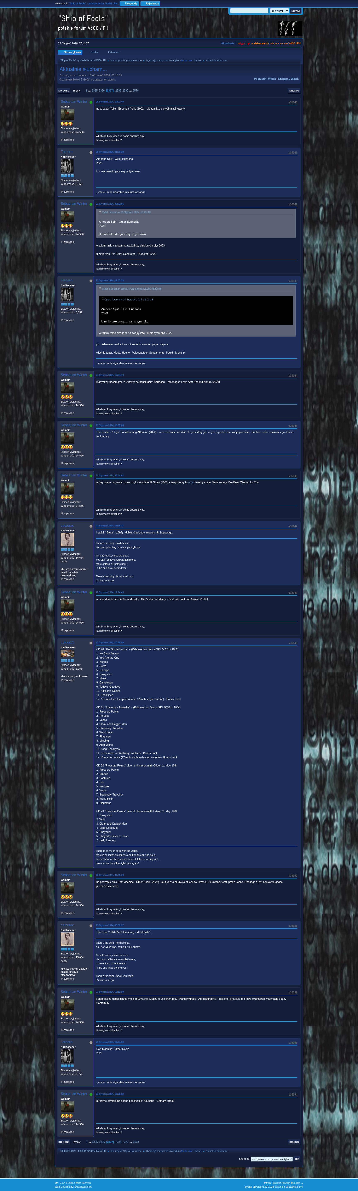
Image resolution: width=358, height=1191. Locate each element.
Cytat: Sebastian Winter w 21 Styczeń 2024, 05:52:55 (131, 288)
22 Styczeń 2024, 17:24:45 (110, 592)
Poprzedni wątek (265, 78)
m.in (191, 482)
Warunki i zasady (281, 1182)
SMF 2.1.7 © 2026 (64, 1182)
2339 (125, 90)
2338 (118, 90)
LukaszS (67, 642)
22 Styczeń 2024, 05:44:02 (110, 475)
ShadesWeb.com (83, 1187)
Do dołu (63, 90)
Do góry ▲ (297, 1182)
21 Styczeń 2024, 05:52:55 (110, 204)
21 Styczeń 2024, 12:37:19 (110, 280)
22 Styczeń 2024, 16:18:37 (110, 525)
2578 (136, 90)
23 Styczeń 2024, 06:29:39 (110, 875)
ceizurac (67, 525)
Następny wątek (288, 78)
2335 (95, 90)
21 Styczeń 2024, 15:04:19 (110, 375)
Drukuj (294, 90)
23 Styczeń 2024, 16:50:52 (110, 1094)
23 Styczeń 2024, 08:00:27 (110, 925)
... (90, 90)
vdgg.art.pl (244, 43)
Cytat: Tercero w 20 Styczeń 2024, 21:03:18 (126, 212)
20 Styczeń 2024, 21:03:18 (110, 152)
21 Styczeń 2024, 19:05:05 (110, 425)
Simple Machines (82, 1182)
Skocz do (244, 1158)
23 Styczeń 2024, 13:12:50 (110, 992)
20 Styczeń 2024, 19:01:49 (110, 101)
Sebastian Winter (74, 102)
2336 (102, 90)
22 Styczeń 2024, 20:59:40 (110, 642)
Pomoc (267, 1182)
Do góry (63, 1142)
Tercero (66, 152)
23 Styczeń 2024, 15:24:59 (110, 1042)
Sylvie (197, 60)
